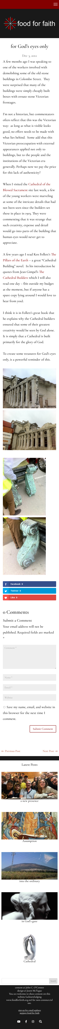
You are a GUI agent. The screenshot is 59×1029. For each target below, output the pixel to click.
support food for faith (29, 1013)
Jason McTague (34, 990)
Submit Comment (43, 729)
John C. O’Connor (35, 987)
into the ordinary (29, 881)
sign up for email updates (29, 1010)
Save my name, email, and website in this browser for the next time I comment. (29, 713)
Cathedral (30, 961)
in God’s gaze (29, 921)
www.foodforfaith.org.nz (18, 999)
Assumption (29, 841)
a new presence (29, 801)
